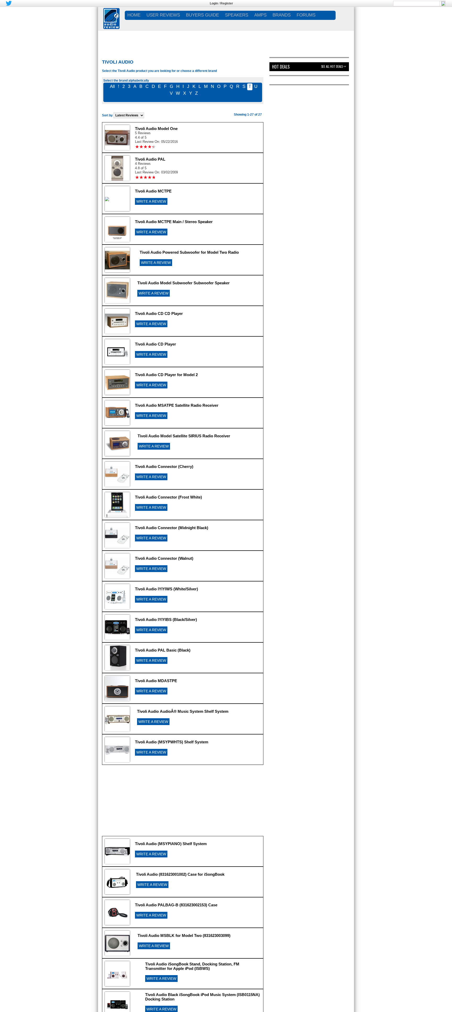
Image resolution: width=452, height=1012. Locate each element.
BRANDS (282, 15)
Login (214, 3)
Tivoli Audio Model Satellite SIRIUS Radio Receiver (184, 436)
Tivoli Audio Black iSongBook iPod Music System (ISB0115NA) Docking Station (202, 996)
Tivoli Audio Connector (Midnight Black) (171, 527)
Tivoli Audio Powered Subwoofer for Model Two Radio (189, 252)
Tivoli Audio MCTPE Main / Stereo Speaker (174, 221)
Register (226, 3)
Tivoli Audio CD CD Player (159, 313)
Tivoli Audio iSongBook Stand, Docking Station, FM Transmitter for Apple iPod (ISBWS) (192, 966)
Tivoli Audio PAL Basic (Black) (162, 650)
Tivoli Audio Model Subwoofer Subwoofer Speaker (183, 283)
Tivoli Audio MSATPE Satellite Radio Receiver (176, 405)
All (112, 86)
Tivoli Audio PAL (150, 159)
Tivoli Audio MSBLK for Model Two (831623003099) (184, 935)
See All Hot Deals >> (333, 66)
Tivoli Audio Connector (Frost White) (168, 497)
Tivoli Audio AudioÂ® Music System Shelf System (182, 711)
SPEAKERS (236, 15)
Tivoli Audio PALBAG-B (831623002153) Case (176, 905)
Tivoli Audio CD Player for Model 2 (166, 374)
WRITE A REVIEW (151, 201)
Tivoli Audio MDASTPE (156, 681)
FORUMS (306, 15)
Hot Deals (281, 67)
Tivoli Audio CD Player (155, 344)
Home (133, 15)
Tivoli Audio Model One (156, 128)
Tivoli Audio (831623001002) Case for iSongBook (180, 874)
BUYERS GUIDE (202, 15)
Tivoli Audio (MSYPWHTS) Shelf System (171, 742)
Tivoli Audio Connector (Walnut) (164, 558)
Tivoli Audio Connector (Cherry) (164, 466)
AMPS (260, 15)
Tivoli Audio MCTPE (153, 191)
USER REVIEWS (163, 15)
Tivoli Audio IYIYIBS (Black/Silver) (166, 619)
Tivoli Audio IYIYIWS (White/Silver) (166, 589)
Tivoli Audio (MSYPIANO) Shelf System (171, 843)
